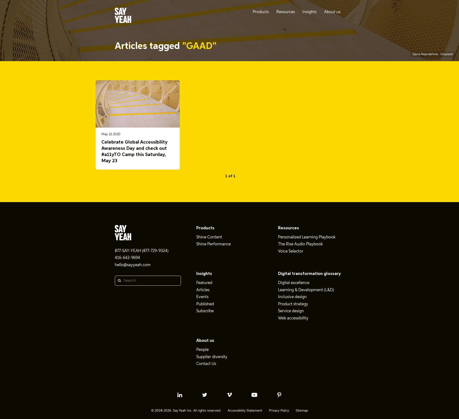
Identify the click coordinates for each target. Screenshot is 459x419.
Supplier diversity (211, 357)
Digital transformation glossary (309, 274)
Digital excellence (293, 283)
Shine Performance (213, 244)
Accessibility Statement (245, 410)
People (202, 350)
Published (205, 304)
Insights (204, 274)
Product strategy (293, 304)
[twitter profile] (204, 395)
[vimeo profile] (229, 395)
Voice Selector (290, 251)
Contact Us (206, 364)
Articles (202, 290)
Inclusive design (292, 297)
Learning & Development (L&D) (306, 290)
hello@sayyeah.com (133, 265)
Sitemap (302, 410)
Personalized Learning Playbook (306, 237)
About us (205, 340)
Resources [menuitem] (285, 12)
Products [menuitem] (261, 12)
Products (205, 228)
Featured (204, 283)
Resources (288, 228)
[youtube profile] (254, 395)
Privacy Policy (279, 410)
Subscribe (205, 311)
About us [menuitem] (332, 12)
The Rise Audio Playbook (300, 244)
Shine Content (209, 237)
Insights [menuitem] (309, 12)
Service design (291, 311)
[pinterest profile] (279, 395)
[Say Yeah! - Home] (123, 16)
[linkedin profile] (180, 395)
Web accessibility (293, 318)
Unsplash (446, 54)
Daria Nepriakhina (425, 54)
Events (202, 297)
